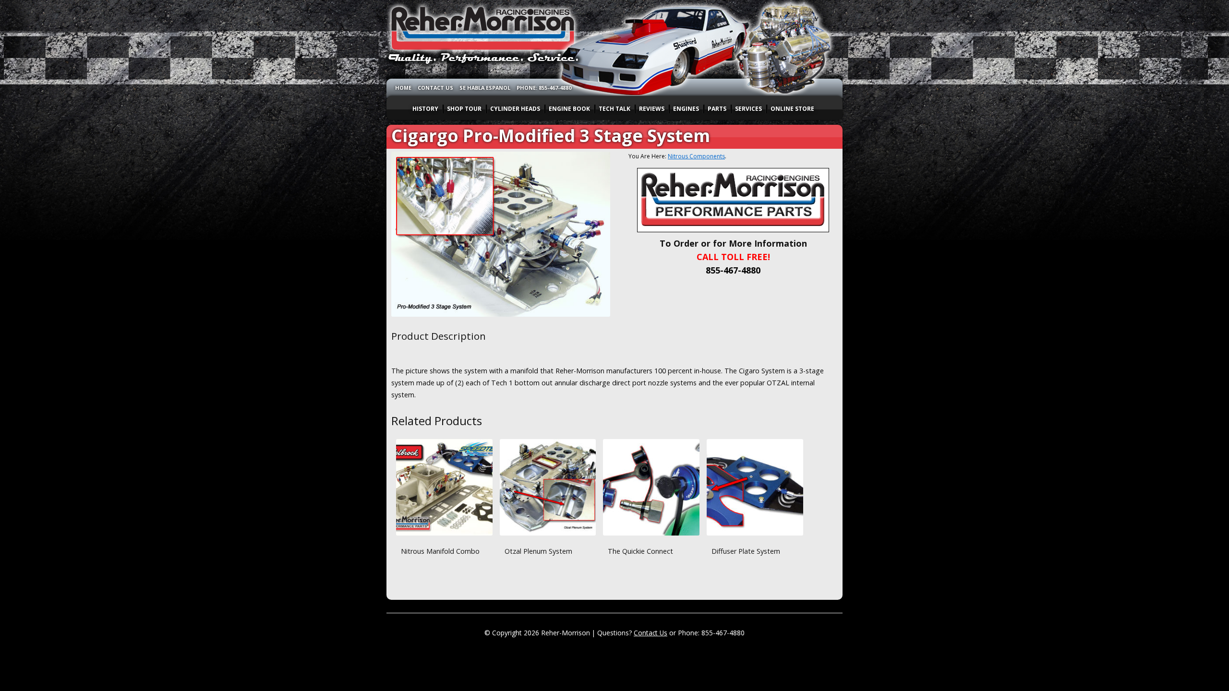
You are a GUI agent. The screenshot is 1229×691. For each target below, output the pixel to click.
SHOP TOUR (464, 109)
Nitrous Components (696, 156)
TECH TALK (614, 109)
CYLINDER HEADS (515, 109)
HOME (403, 87)
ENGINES (686, 109)
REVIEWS (651, 109)
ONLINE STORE (792, 109)
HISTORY (425, 109)
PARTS (717, 109)
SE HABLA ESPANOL (484, 87)
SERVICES (748, 109)
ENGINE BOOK (569, 109)
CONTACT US (435, 87)
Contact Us (650, 632)
